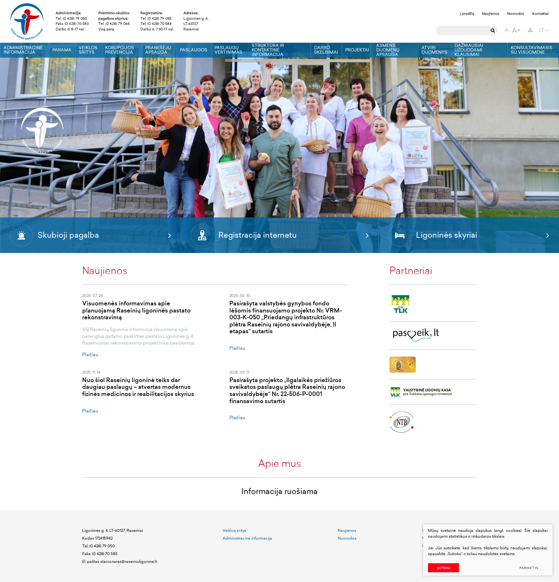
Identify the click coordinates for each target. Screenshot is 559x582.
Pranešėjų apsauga (158, 50)
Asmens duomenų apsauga (388, 50)
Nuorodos (515, 14)
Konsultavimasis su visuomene (532, 50)
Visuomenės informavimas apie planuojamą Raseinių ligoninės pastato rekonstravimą (136, 310)
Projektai (357, 50)
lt (541, 30)
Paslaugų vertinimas (228, 50)
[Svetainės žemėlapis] (530, 30)
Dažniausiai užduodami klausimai (469, 50)
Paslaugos (193, 50)
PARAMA (61, 50)
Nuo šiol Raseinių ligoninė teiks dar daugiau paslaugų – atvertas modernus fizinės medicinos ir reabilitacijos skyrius (138, 387)
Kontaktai (540, 14)
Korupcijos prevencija (119, 50)
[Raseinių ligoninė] (27, 21)
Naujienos (490, 14)
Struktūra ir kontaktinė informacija (268, 50)
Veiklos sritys (88, 50)
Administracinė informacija (23, 50)
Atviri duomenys (434, 50)
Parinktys (529, 568)
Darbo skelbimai (326, 50)
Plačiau (90, 354)
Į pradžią (467, 14)
